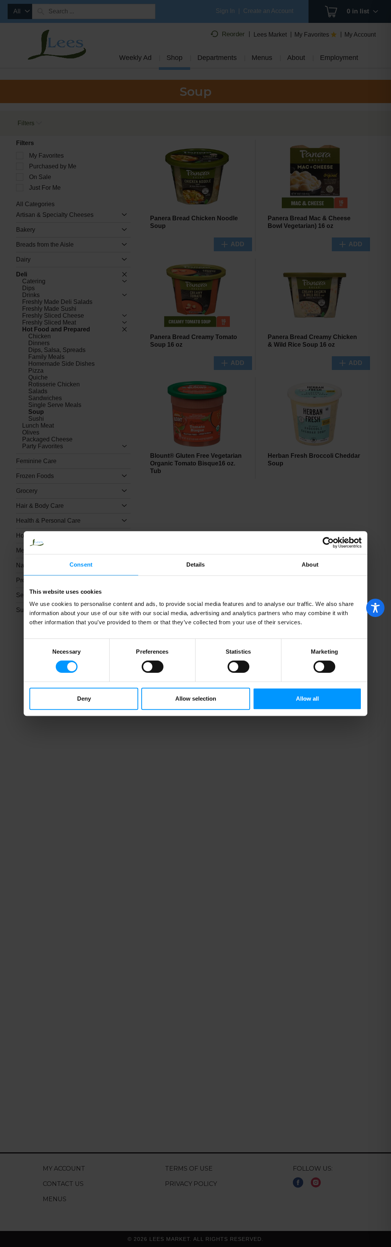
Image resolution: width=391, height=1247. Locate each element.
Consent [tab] (80, 564)
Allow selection (195, 698)
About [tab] (310, 564)
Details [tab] (195, 564)
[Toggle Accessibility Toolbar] (375, 608)
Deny (84, 698)
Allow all (307, 698)
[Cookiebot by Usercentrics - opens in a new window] (328, 542)
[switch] (152, 667)
